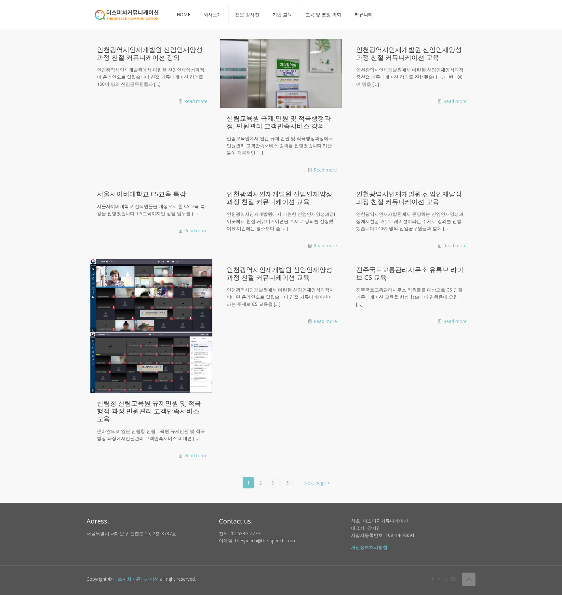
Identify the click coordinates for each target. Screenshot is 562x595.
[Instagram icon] (446, 579)
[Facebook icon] (432, 579)
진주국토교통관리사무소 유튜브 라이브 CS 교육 (409, 273)
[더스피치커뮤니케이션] (126, 14)
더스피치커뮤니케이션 (136, 579)
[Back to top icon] (468, 579)
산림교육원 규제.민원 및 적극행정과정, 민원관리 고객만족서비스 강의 (279, 122)
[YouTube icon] (439, 579)
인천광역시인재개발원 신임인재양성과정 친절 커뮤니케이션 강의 (150, 53)
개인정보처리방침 (369, 547)
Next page (315, 483)
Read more (195, 101)
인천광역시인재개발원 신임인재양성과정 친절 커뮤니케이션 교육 (409, 53)
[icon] (452, 579)
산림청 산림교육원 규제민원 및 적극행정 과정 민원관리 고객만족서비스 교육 (149, 411)
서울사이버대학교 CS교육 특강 (141, 193)
